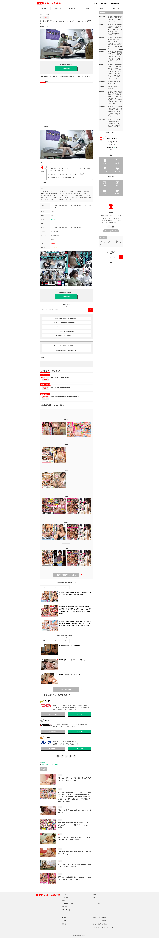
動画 (87, 8)
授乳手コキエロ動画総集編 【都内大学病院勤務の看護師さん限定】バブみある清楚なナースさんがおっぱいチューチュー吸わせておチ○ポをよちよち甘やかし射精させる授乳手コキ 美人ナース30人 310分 (115, 97)
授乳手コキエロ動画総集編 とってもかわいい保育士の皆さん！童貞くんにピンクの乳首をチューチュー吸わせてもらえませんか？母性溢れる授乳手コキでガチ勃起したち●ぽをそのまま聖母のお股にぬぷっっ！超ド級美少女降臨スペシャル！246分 (74, 797)
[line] (70, 756)
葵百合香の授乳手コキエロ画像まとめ (69, 674)
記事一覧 (58, 8)
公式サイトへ (79, 714)
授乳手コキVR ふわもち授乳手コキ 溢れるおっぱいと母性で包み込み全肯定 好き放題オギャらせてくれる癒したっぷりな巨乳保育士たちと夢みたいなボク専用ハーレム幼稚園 (115, 111)
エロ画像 (64, 921)
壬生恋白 (53, 219)
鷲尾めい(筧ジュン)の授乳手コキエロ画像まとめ (72, 660)
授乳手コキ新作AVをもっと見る (66, 575)
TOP (96, 3)
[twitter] (58, 756)
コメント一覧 (96, 903)
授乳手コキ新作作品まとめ (99, 917)
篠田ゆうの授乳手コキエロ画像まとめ (69, 645)
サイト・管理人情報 (67, 897)
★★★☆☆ (57, 764)
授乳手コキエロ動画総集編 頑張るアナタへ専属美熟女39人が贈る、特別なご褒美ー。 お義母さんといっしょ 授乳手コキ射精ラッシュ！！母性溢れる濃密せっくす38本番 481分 (115, 29)
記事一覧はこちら (66, 690)
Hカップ (48, 764)
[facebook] (62, 756)
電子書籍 (116, 8)
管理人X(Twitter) (66, 910)
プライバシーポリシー (67, 903)
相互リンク (64, 900)
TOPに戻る (64, 894)
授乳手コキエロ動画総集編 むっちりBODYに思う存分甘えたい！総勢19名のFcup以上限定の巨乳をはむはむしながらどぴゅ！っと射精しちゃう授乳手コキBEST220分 (115, 56)
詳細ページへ (53, 714)
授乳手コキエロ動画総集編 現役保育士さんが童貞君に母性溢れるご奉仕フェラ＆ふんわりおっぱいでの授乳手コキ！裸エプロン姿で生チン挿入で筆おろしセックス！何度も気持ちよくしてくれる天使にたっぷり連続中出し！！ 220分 (115, 71)
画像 (102, 8)
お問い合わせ (115, 3)
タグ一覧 (73, 8)
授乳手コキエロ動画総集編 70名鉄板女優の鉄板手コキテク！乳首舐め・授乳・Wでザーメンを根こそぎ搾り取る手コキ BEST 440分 (115, 123)
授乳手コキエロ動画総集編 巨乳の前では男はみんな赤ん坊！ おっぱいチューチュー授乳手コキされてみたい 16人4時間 (74, 825)
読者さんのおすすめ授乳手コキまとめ (102, 921)
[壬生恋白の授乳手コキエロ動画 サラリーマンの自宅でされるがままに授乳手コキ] (66, 756)
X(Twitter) (104, 3)
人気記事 (44, 8)
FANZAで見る (66, 68)
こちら (114, 147)
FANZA (52, 764)
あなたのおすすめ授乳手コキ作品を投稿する (104, 927)
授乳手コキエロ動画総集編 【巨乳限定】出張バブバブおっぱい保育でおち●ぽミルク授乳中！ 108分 (115, 18)
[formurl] (113, 227)
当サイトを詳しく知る (111, 231)
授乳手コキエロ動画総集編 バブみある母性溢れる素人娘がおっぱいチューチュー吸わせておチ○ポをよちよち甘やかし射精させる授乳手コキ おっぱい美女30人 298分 (75, 623)
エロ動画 (43, 762)
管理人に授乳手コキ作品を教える (101, 924)
